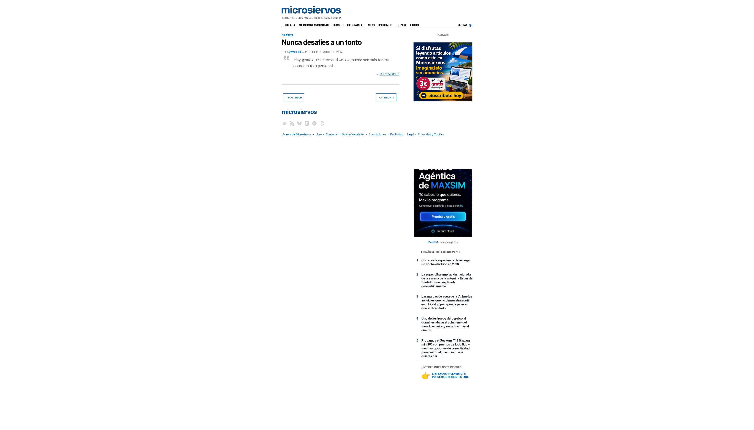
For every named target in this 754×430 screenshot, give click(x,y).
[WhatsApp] (322, 123)
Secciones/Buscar (314, 25)
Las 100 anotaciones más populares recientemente (450, 375)
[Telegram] (314, 123)
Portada (288, 25)
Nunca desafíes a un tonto (321, 42)
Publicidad (396, 134)
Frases (287, 35)
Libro (414, 25)
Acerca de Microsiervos (297, 134)
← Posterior (293, 97)
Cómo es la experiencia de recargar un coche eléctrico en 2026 (446, 262)
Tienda (401, 25)
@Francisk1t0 (389, 74)
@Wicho (294, 52)
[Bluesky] (299, 123)
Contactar (356, 25)
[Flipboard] (307, 123)
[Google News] (284, 123)
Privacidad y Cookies (431, 134)
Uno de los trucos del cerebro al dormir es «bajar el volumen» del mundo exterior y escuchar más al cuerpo (445, 324)
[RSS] (292, 123)
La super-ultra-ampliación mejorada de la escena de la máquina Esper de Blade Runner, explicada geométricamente (446, 280)
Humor (338, 25)
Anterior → (386, 97)
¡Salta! (461, 25)
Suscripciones (380, 25)
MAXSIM (433, 242)
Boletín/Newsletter (353, 134)
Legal (410, 134)
